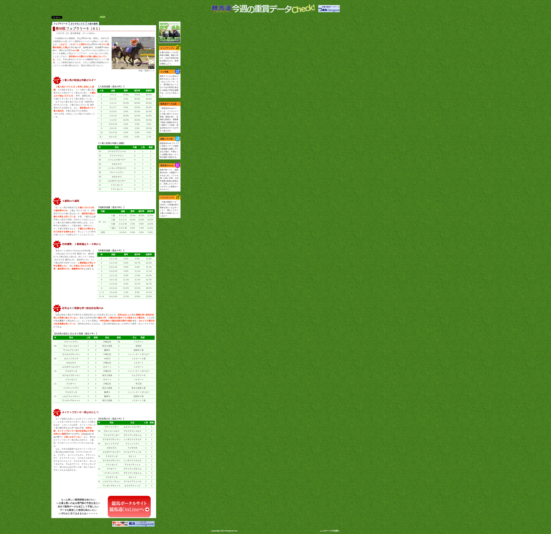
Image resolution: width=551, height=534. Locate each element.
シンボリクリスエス (132, 439)
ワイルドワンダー (71, 350)
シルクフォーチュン (71, 396)
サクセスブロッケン (71, 354)
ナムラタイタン (81, 461)
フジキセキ (132, 448)
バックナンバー (167, 197)
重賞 (62, 321)
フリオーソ (71, 384)
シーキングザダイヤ (117, 168)
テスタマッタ (71, 371)
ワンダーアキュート (71, 400)
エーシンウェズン (76, 455)
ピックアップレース (169, 48)
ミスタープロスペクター (69, 422)
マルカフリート (73, 464)
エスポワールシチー (117, 181)
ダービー (146, 354)
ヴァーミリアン (66, 50)
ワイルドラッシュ (132, 465)
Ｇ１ (95, 28)
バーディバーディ (71, 388)
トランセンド (75, 47)
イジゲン (62, 455)
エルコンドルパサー (132, 427)
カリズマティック (132, 486)
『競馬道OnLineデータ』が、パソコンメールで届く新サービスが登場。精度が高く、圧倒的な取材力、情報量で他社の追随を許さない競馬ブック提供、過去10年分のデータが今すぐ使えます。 (169, 119)
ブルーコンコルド (71, 346)
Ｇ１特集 (164, 72)
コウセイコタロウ (86, 458)
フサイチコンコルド (132, 431)
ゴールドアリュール (117, 151)
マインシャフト (132, 444)
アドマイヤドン (117, 156)
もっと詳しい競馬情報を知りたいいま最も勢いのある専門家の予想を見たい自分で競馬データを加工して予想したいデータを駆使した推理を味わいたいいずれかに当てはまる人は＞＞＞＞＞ (78, 506)
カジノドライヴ (145, 324)
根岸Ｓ (107, 350)
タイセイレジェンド (63, 461)
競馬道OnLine (167, 165)
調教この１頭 (166, 139)
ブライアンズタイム (132, 435)
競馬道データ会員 (168, 104)
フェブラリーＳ (77, 28)
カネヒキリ (88, 47)
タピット (132, 456)
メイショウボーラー (117, 160)
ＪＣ (71, 44)
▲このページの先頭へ (330, 531)
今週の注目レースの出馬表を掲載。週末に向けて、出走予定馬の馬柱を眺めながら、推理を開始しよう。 (169, 58)
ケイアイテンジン (68, 458)
